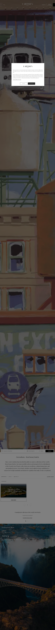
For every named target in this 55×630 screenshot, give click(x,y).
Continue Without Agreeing (17, 79)
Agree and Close (31, 83)
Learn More (23, 83)
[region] (27, 74)
